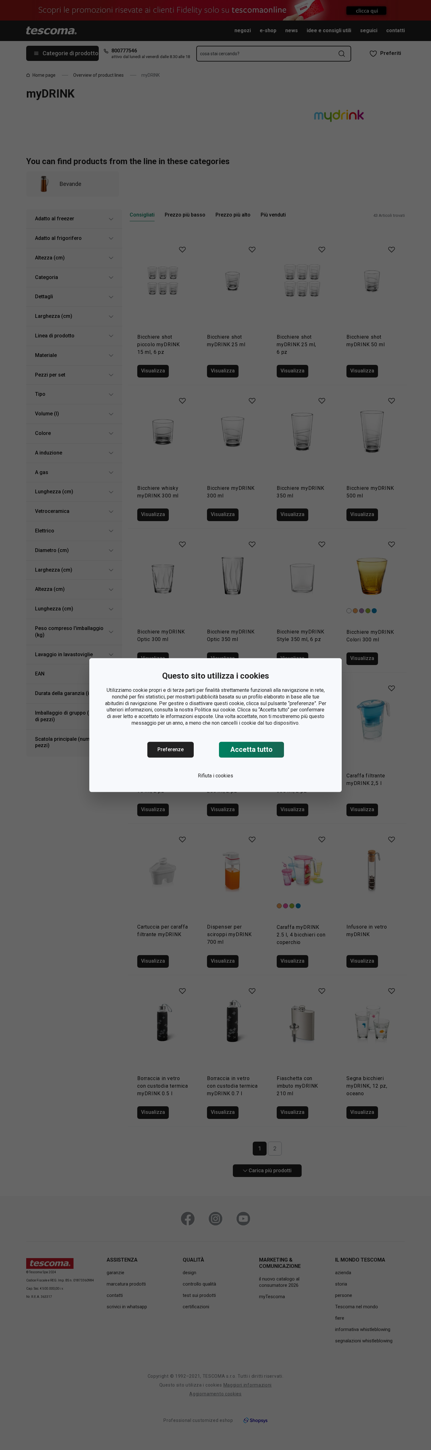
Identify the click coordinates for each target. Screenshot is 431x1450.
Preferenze (170, 749)
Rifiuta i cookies (215, 776)
